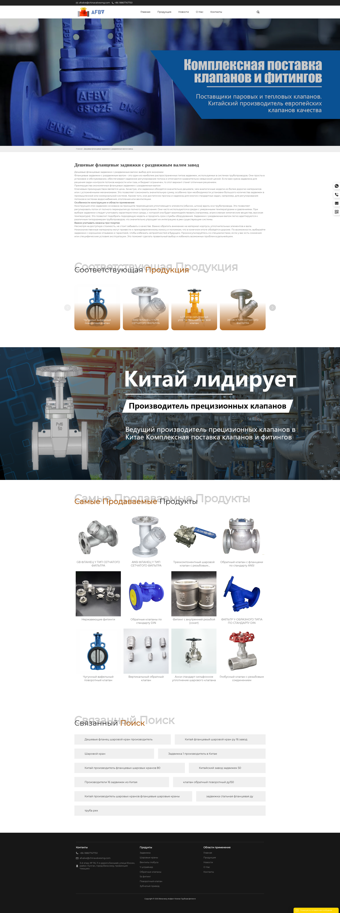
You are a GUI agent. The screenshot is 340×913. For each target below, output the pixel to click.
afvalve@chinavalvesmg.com (94, 2)
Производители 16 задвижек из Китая (111, 782)
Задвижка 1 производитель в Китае (192, 753)
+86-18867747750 (123, 2)
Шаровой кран (95, 753)
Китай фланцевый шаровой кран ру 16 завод (216, 739)
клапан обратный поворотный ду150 (208, 782)
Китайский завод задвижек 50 (220, 768)
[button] (272, 307)
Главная (79, 149)
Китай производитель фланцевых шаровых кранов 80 (122, 768)
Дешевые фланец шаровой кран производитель (118, 739)
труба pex (91, 810)
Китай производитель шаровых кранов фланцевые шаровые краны (132, 796)
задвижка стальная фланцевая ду (229, 796)
